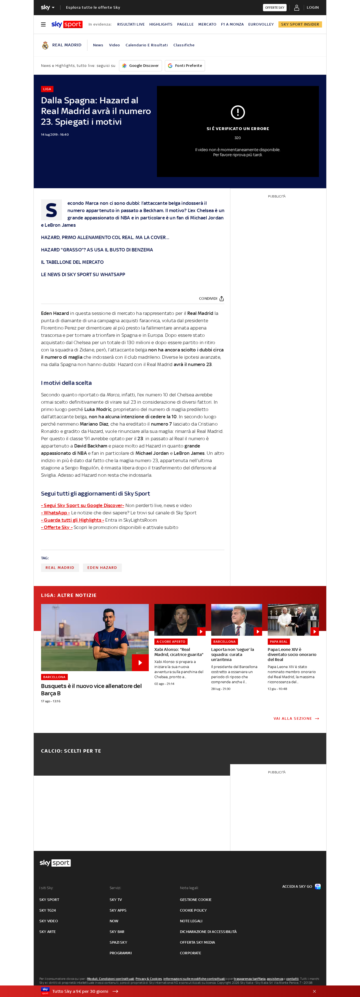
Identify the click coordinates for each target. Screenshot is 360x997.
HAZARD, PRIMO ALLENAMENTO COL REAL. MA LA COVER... (105, 237)
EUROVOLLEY (261, 24)
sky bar (117, 932)
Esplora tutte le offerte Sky (93, 7)
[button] (171, 991)
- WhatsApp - (55, 512)
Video (114, 45)
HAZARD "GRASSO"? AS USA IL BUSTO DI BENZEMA (97, 250)
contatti (292, 979)
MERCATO (207, 24)
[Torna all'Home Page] (67, 24)
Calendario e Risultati (147, 45)
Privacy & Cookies (149, 979)
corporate (190, 953)
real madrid (60, 568)
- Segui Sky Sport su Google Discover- (82, 505)
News (98, 45)
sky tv (116, 900)
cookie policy (193, 910)
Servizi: (116, 888)
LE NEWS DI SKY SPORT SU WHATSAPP (83, 274)
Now (114, 921)
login (313, 7)
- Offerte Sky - (57, 527)
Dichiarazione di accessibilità (208, 932)
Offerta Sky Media (197, 942)
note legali (191, 921)
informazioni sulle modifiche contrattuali (194, 979)
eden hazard (102, 568)
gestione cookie (196, 900)
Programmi (121, 953)
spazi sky (118, 942)
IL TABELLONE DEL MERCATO (72, 262)
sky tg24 (47, 910)
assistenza (275, 979)
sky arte (47, 932)
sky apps (118, 910)
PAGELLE (185, 24)
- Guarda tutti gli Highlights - (72, 520)
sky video (48, 921)
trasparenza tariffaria (250, 979)
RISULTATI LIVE (131, 24)
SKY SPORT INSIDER (300, 24)
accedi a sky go (297, 886)
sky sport (49, 900)
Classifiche (184, 45)
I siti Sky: (46, 888)
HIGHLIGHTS (161, 24)
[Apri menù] (43, 24)
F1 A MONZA (232, 24)
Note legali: (189, 888)
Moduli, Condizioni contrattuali (110, 979)
